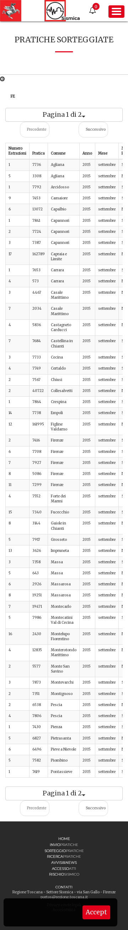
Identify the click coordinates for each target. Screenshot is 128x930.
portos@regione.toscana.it (64, 897)
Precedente (36, 129)
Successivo (96, 129)
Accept (96, 912)
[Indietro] (3, 79)
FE (13, 96)
